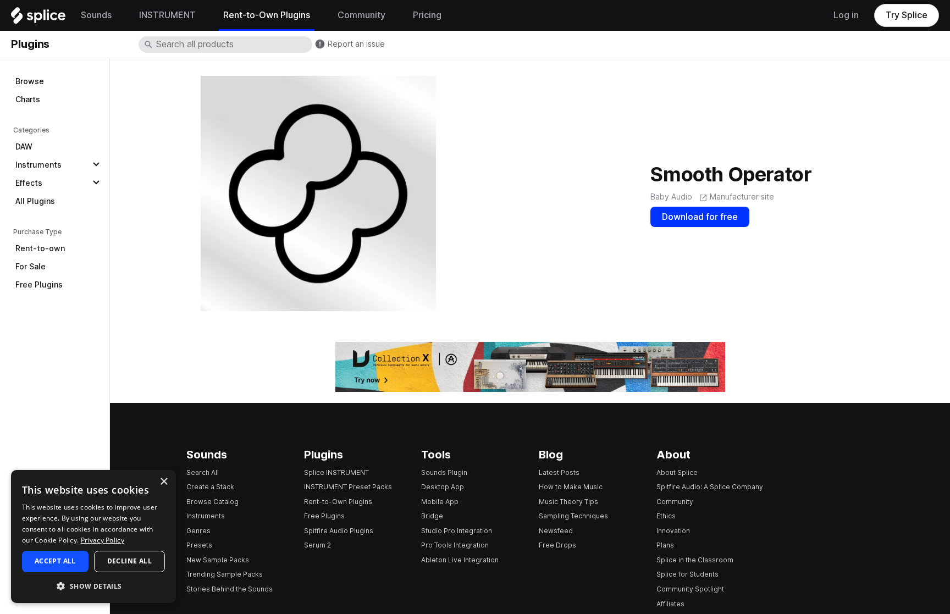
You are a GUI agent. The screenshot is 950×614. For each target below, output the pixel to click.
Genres (198, 531)
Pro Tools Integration (455, 545)
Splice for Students (687, 574)
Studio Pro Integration (456, 531)
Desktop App (442, 487)
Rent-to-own (40, 248)
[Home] (38, 18)
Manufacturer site (742, 196)
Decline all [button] (129, 561)
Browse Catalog (212, 501)
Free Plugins (39, 284)
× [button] (163, 482)
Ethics (666, 516)
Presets (199, 545)
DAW (23, 146)
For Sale (30, 266)
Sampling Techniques (573, 516)
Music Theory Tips (568, 501)
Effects (28, 183)
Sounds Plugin (444, 472)
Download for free (700, 217)
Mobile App (440, 501)
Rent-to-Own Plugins (338, 501)
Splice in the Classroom (694, 560)
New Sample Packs (217, 560)
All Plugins (35, 201)
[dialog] (93, 536)
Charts (27, 99)
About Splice (677, 472)
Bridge (432, 516)
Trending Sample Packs (224, 574)
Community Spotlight (690, 589)
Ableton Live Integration (460, 560)
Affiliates (670, 604)
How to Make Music (571, 487)
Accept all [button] (55, 561)
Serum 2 (317, 545)
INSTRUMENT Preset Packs (348, 487)
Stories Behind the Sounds (229, 589)
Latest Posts (559, 472)
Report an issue (356, 44)
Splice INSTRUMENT (336, 472)
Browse (29, 81)
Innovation (673, 531)
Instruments (38, 165)
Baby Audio (671, 196)
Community (674, 501)
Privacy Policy (102, 540)
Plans (665, 545)
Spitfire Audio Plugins (338, 531)
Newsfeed (556, 531)
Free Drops (557, 545)
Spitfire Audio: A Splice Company (709, 487)
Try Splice (906, 15)
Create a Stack (210, 487)
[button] (93, 585)
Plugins (30, 44)
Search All (202, 472)
